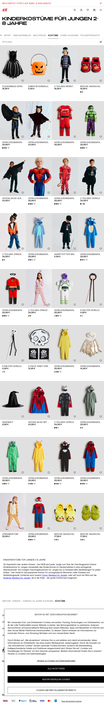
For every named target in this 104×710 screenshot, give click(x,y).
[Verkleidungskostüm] (13, 120)
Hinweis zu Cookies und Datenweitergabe (56, 661)
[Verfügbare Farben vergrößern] (81, 92)
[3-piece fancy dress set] (39, 344)
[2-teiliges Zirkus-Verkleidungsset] (13, 232)
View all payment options (71, 701)
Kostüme (60, 601)
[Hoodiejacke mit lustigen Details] (39, 400)
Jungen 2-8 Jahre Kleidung (37, 601)
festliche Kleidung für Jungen (16, 578)
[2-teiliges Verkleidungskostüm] (91, 176)
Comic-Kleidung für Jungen (54, 575)
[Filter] (100, 42)
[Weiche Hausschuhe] (91, 64)
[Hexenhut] (13, 400)
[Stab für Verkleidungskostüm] (91, 288)
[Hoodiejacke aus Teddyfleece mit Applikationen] (13, 176)
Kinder (16, 601)
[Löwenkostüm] (13, 512)
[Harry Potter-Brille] (65, 232)
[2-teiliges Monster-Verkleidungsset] (65, 64)
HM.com (6, 601)
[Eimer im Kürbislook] (39, 64)
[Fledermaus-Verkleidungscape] (13, 64)
